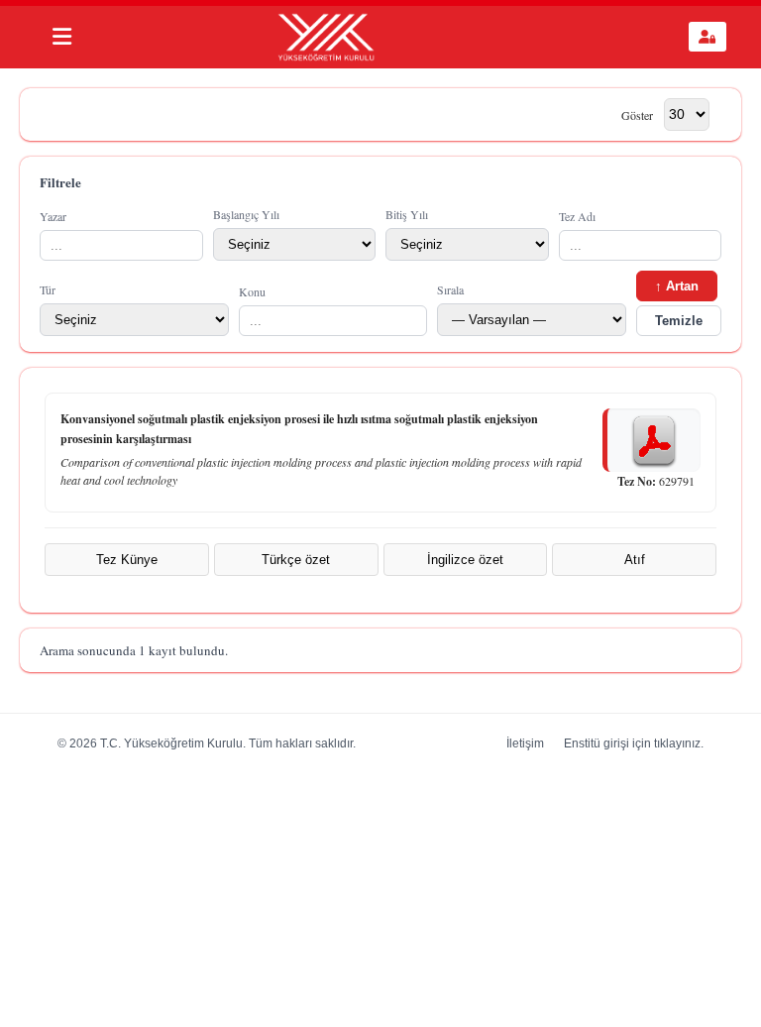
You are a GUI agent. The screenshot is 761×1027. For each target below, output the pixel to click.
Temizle (679, 320)
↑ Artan (677, 286)
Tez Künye (127, 559)
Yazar (53, 216)
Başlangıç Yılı (246, 214)
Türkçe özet (296, 559)
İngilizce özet (465, 559)
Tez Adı (577, 216)
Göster (637, 114)
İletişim (525, 743)
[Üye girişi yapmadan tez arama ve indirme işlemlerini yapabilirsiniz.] (707, 37)
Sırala (450, 289)
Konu (252, 291)
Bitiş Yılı (406, 214)
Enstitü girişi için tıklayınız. (634, 743)
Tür (47, 289)
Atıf (634, 559)
